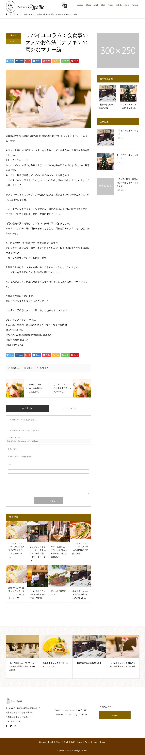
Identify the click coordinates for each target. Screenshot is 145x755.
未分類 (13, 35)
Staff (103, 5)
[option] (28, 656)
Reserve (135, 5)
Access (110, 5)
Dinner (58, 742)
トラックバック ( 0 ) (70, 408)
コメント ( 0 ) (27, 408)
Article (119, 5)
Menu (88, 5)
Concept (80, 5)
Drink (96, 5)
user (18, 368)
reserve (115, 715)
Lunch (50, 742)
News (126, 5)
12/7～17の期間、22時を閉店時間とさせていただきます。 (127, 182)
